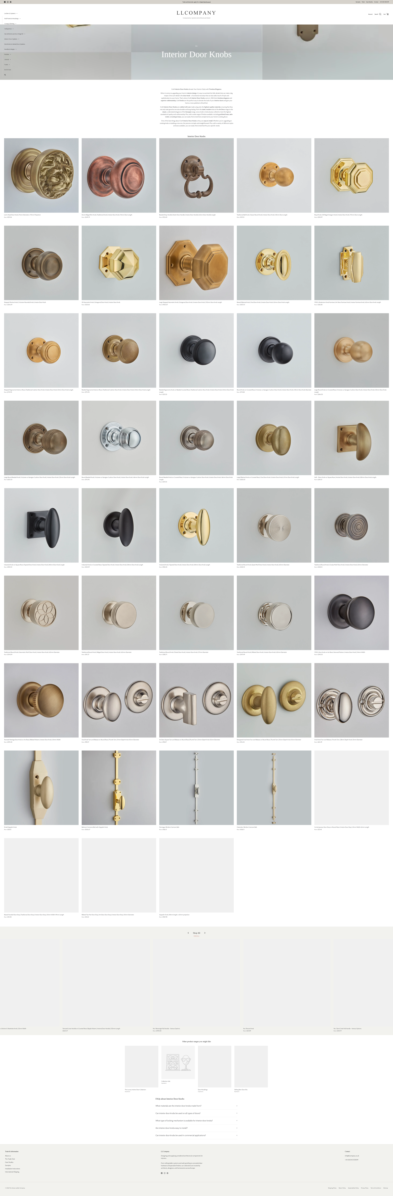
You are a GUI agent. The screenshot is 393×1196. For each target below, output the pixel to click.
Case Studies (369, 2)
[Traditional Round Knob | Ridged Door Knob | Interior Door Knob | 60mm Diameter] (119, 613)
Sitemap (385, 1188)
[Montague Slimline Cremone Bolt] (196, 788)
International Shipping (12, 1172)
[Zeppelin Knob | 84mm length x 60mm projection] (196, 875)
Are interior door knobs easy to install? (172, 1128)
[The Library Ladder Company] (196, 14)
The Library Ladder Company (17, 1188)
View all (196, 936)
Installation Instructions (12, 1169)
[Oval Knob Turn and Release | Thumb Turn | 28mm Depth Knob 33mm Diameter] (351, 700)
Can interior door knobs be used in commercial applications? (181, 1135)
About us (8, 1156)
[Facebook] (5, 2)
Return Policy (342, 1188)
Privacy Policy (364, 1188)
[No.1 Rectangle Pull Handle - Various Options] (196, 982)
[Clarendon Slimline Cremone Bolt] (274, 788)
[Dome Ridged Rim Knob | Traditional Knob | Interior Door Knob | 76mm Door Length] (119, 175)
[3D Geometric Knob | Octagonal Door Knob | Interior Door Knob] (119, 263)
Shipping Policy (332, 1188)
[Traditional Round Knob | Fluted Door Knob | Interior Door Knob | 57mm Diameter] (196, 613)
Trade (363, 2)
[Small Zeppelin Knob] (41, 788)
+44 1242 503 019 (384, 2)
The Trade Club (10, 1159)
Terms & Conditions (376, 1188)
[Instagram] (7, 2)
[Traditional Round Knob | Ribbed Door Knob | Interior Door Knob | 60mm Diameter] (274, 613)
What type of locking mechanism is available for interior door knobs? (184, 1120)
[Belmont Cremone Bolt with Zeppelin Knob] (119, 788)
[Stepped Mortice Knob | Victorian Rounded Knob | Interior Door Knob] (41, 263)
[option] (196, 52)
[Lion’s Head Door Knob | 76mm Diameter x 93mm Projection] (41, 175)
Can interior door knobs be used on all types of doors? (178, 1113)
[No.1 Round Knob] (287, 982)
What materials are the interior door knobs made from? (178, 1106)
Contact (376, 2)
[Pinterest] (10, 2)
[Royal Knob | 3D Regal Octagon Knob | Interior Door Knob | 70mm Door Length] (351, 175)
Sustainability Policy (353, 1188)
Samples (358, 2)
